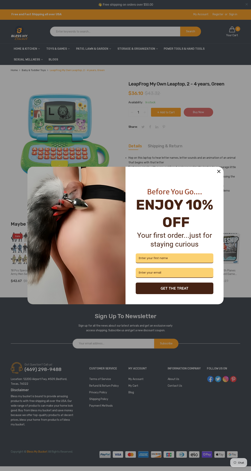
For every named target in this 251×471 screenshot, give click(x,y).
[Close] (219, 171)
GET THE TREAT (174, 288)
